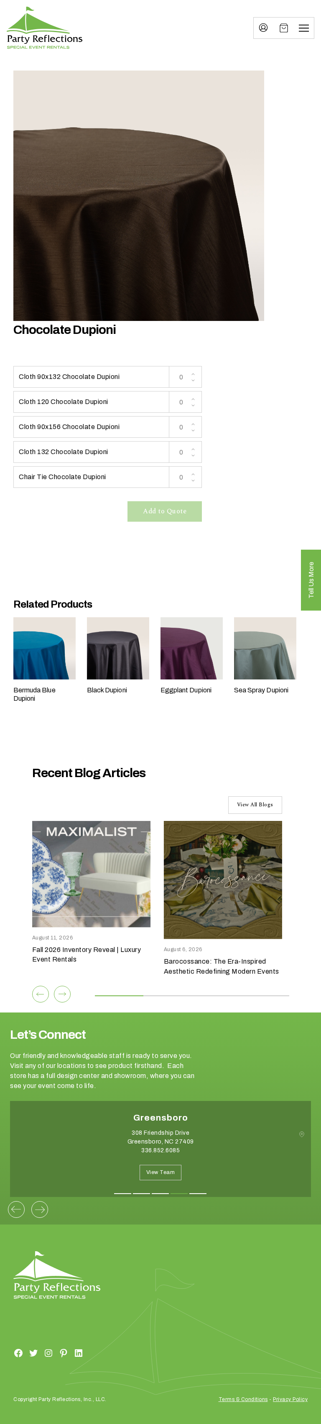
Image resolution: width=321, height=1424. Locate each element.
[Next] (62, 994)
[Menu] (304, 28)
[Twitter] (33, 1352)
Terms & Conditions (243, 1399)
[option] (160, 1155)
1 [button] (122, 1193)
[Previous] (40, 994)
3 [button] (160, 1193)
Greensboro (160, 1117)
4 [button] (179, 1193)
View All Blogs (255, 805)
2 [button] (141, 1193)
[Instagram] (48, 1352)
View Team (160, 1172)
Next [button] (39, 1209)
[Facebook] (18, 1352)
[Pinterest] (64, 1352)
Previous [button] (16, 1209)
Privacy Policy (290, 1399)
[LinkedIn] (79, 1352)
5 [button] (197, 1193)
